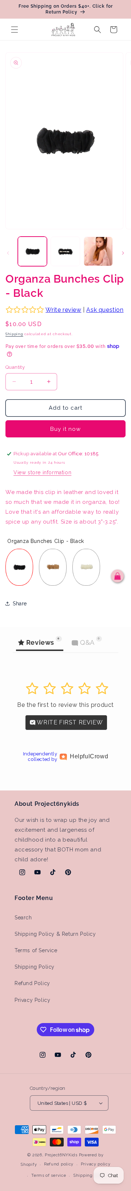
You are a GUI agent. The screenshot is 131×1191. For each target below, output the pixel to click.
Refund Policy (32, 983)
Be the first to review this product (65, 704)
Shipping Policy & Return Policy (55, 934)
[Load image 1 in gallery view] (32, 251)
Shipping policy (90, 1175)
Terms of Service (36, 950)
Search (23, 917)
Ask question (104, 309)
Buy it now (65, 429)
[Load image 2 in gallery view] (65, 251)
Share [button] (20, 603)
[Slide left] (8, 253)
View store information (42, 472)
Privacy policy (96, 1164)
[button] (15, 30)
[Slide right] (123, 253)
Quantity (15, 367)
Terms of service (48, 1175)
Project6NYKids (61, 1155)
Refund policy (59, 1164)
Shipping (14, 334)
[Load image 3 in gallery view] (98, 251)
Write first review (69, 722)
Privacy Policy (32, 1000)
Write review (63, 309)
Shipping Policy (35, 967)
